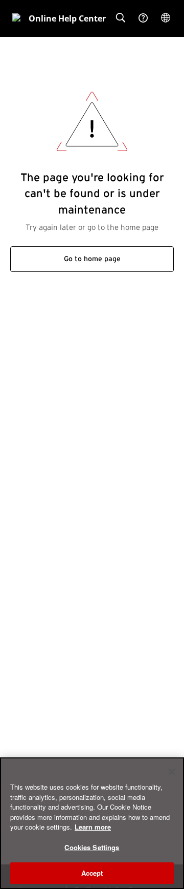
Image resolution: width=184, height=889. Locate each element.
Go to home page (92, 259)
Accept (92, 873)
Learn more (93, 827)
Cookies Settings (91, 847)
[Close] (171, 771)
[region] (92, 823)
